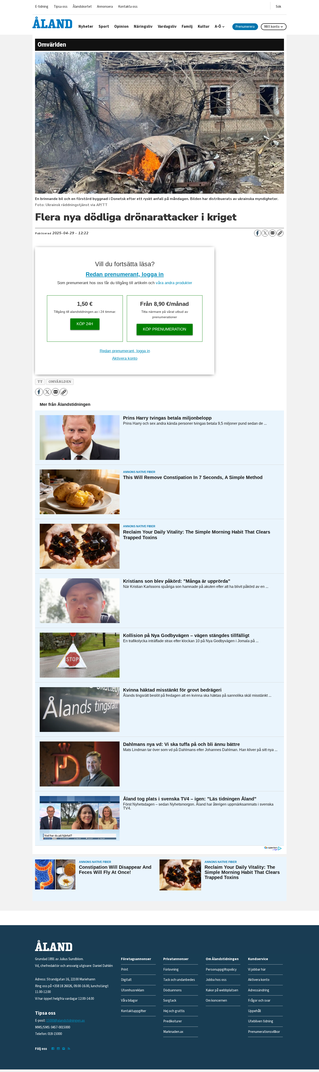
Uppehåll (254, 1011)
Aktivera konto (124, 358)
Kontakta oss (128, 6)
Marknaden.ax (173, 1031)
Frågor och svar (259, 1000)
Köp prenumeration (164, 329)
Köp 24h (85, 324)
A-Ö (218, 26)
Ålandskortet (82, 6)
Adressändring (258, 990)
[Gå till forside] (52, 22)
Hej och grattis (174, 1011)
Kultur (203, 26)
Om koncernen (216, 1000)
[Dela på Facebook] (257, 233)
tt (40, 382)
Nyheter (85, 26)
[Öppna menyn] (278, 6)
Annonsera (105, 6)
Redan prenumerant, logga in (125, 274)
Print (124, 969)
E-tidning (41, 6)
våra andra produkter (174, 283)
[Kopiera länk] (280, 233)
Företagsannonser (136, 959)
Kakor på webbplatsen (222, 990)
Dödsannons (172, 990)
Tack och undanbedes (179, 979)
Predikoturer (172, 1021)
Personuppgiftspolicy (221, 969)
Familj (187, 26)
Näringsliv (143, 26)
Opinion (121, 26)
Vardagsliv (167, 26)
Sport (104, 26)
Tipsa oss (60, 6)
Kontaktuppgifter (133, 1011)
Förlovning (171, 969)
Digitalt (126, 979)
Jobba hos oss (216, 979)
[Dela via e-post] (272, 233)
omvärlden (60, 382)
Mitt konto (272, 26)
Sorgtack (169, 1000)
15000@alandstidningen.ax (65, 1020)
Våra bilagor (129, 1000)
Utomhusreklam (132, 990)
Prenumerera (245, 26)
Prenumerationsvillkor (264, 1031)
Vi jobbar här (257, 969)
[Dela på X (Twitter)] (265, 233)
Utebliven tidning (260, 1021)
